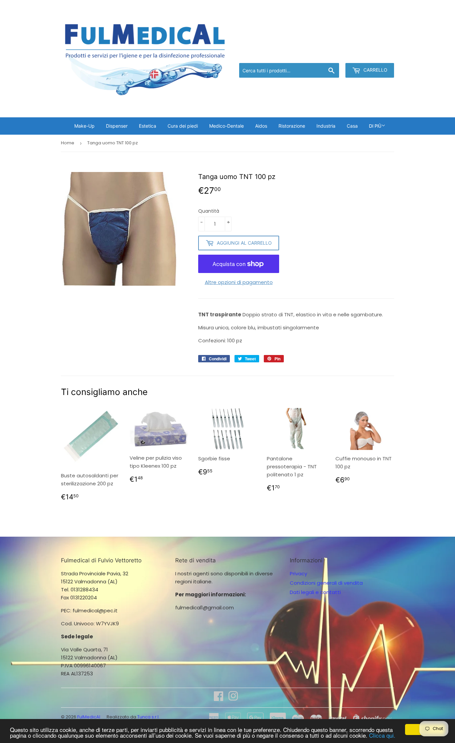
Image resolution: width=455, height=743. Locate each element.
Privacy (298, 573)
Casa (352, 126)
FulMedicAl (88, 717)
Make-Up (84, 126)
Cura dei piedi (183, 126)
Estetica (147, 126)
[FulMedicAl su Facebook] (219, 698)
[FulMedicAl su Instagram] (233, 698)
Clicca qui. (382, 735)
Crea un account (374, 54)
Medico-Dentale (226, 126)
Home (67, 143)
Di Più (375, 126)
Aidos (261, 126)
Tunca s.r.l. (148, 717)
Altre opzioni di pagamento (239, 282)
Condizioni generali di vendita (326, 582)
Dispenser (117, 126)
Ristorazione (291, 126)
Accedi (339, 54)
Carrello (374, 70)
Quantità (208, 211)
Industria (325, 126)
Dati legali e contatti (315, 592)
